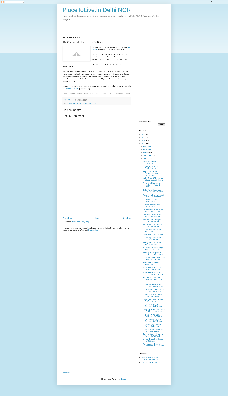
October (146, 152)
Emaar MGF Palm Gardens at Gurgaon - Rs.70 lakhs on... (154, 285)
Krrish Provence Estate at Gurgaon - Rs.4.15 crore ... (153, 320)
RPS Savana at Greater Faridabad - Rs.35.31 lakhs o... (153, 279)
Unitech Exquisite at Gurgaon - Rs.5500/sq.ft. (154, 340)
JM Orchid (88, 103)
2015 (143, 134)
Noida (94, 103)
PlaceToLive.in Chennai (149, 357)
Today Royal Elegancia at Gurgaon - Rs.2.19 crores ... (154, 191)
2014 (143, 137)
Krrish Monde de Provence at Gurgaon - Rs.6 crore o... (153, 290)
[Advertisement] (93, 28)
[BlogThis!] (78, 100)
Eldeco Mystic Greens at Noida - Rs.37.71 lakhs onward (154, 310)
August (146, 159)
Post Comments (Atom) (80, 222)
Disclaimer (66, 373)
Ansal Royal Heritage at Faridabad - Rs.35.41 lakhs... (151, 185)
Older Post (126, 218)
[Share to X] (81, 100)
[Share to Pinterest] (86, 100)
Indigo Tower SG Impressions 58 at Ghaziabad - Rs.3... (153, 179)
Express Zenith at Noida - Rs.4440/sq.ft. (152, 206)
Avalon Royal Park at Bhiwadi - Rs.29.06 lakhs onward (154, 196)
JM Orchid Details (71, 89)
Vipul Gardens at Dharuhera (153, 235)
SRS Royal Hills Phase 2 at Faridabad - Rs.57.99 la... (153, 315)
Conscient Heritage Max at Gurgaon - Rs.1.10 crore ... (153, 305)
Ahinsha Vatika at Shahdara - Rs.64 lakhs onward (153, 330)
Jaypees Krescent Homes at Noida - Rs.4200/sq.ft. (153, 335)
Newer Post (67, 218)
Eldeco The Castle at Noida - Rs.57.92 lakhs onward (153, 300)
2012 (143, 144)
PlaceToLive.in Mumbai (149, 360)
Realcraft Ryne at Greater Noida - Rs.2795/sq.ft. (152, 216)
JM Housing (80, 103)
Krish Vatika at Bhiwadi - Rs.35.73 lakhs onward (152, 167)
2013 (143, 140)
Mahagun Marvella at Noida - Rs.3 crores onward (153, 243)
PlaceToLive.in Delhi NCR (97, 10)
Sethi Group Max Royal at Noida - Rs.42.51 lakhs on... (154, 273)
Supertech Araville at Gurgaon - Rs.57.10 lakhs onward (154, 248)
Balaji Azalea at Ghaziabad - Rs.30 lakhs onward (153, 295)
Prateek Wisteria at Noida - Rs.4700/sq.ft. (152, 230)
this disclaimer (93, 230)
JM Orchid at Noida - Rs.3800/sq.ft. (150, 201)
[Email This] (76, 100)
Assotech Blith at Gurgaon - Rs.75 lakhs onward (153, 221)
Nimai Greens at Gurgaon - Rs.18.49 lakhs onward (152, 268)
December (147, 146)
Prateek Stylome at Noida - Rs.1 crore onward (152, 238)
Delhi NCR (72, 103)
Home (97, 218)
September (147, 155)
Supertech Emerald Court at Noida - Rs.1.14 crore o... (153, 325)
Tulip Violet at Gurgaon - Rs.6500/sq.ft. (151, 263)
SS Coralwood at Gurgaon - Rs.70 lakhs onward (153, 225)
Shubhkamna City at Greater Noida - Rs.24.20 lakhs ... (153, 211)
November (147, 149)
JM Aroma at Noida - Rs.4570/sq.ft (150, 162)
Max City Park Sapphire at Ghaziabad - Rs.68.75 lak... (153, 253)
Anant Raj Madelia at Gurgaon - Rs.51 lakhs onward (154, 258)
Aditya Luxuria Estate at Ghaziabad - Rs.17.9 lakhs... (154, 345)
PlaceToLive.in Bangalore (150, 363)
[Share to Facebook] (83, 100)
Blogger (123, 379)
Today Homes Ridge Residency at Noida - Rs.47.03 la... (151, 173)
